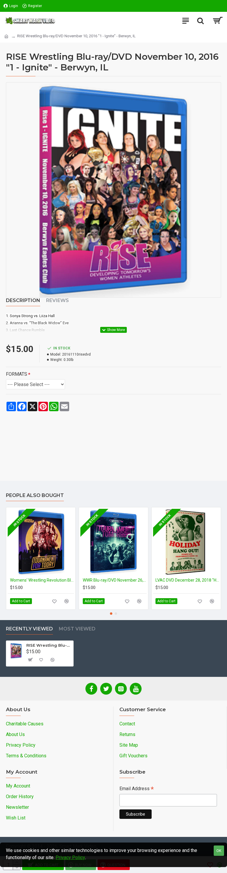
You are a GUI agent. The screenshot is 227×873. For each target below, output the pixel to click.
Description (23, 300)
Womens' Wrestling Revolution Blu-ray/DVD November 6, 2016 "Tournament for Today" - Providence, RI (42, 580)
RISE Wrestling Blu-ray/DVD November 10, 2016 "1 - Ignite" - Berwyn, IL (48, 645)
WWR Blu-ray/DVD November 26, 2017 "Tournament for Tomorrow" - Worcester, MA (115, 580)
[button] (111, 613)
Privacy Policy (70, 857)
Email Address (136, 789)
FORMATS (16, 374)
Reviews (57, 300)
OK (218, 850)
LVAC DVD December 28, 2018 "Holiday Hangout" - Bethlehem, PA (187, 580)
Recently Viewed (29, 629)
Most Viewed (77, 629)
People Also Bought (35, 495)
